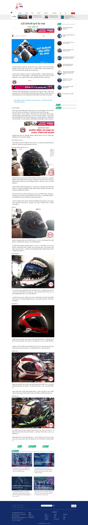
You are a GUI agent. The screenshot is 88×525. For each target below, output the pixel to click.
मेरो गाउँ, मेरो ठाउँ (56, 519)
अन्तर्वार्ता (46, 517)
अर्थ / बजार (38, 13)
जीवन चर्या (45, 13)
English (73, 13)
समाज (32, 13)
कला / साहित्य (54, 13)
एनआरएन (55, 514)
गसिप (55, 517)
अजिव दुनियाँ (65, 514)
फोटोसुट (64, 517)
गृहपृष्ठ (45, 514)
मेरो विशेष (20, 13)
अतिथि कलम (47, 516)
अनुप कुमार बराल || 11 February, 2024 (21, 36)
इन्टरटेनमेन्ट (46, 519)
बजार (64, 519)
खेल (60, 13)
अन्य (65, 13)
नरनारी (64, 516)
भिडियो (55, 516)
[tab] (20, 446)
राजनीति (26, 13)
